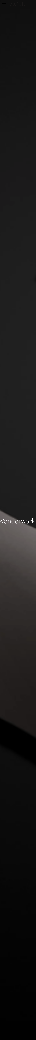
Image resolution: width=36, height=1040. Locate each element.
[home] (18, 4)
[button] (4, 3)
